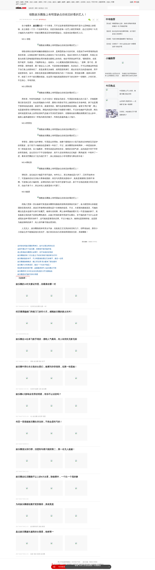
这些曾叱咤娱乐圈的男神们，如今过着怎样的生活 (36, 246)
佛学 (77, 2)
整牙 (36, 526)
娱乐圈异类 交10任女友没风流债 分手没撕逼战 (35, 271)
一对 (44, 306)
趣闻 (68, 2)
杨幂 (36, 389)
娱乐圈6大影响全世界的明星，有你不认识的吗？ (38, 394)
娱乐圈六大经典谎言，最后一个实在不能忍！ (34, 265)
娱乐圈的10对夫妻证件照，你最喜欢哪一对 (36, 284)
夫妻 (41, 306)
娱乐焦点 (41, 8)
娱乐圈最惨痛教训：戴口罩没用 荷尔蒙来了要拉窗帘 (37, 262)
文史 (31, 2)
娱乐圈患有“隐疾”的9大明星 (28, 274)
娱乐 (54, 2)
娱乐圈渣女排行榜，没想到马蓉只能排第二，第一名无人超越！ (45, 449)
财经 (40, 2)
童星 (38, 554)
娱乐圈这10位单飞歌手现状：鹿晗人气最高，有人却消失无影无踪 (46, 339)
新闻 (21, 2)
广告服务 (63, 564)
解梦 (63, 2)
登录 (137, 2)
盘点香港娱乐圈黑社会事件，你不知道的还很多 (35, 252)
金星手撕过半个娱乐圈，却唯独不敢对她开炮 (34, 249)
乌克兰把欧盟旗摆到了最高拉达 (122, 39)
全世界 (40, 416)
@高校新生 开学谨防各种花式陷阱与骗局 (87, 567)
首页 (17, 2)
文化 (49, 2)
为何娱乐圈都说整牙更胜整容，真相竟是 (35, 504)
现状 (40, 361)
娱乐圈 (36, 26)
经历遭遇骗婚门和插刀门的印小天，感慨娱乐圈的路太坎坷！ (44, 311)
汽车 (45, 2)
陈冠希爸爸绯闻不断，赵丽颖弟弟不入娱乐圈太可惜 (37, 268)
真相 (40, 526)
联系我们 (69, 564)
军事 (26, 2)
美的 (35, 554)
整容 (43, 526)
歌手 (43, 361)
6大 (31, 416)
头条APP (23, 4)
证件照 (32, 306)
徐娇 (31, 554)
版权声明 (81, 564)
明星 (44, 416)
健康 (59, 2)
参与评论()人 (42, 19)
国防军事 (102, 2)
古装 (40, 389)
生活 (88, 2)
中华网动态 (100, 564)
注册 (131, 2)
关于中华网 (57, 564)
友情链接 (93, 564)
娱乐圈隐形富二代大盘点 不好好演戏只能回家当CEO (37, 255)
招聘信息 (75, 564)
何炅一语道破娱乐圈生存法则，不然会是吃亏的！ (39, 421)
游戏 (72, 2)
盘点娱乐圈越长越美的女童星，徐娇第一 (35, 532)
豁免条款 (87, 564)
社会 (108, 23)
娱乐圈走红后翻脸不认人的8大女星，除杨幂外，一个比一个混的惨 (47, 476)
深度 (108, 39)
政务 (35, 2)
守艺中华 (94, 2)
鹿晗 (31, 361)
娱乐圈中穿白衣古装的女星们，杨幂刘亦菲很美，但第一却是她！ (46, 366)
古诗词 (83, 2)
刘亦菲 (32, 389)
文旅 (108, 2)
